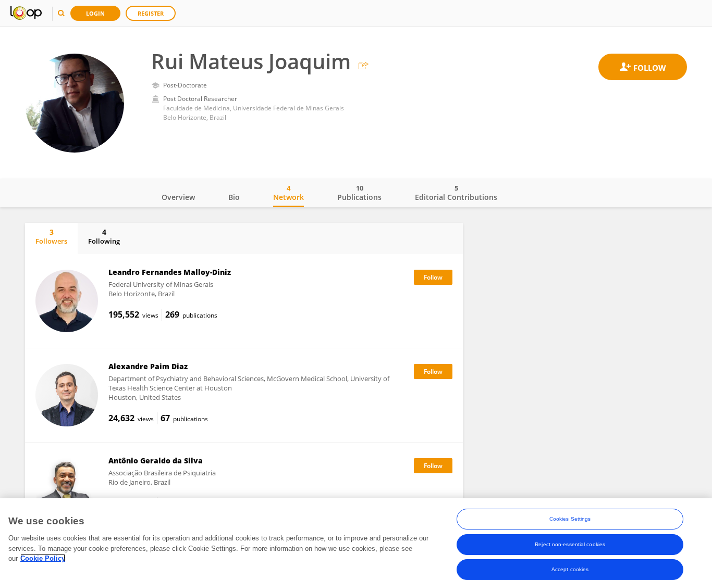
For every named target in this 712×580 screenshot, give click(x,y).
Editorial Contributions (456, 192)
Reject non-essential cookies (570, 544)
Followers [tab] (51, 236)
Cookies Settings (570, 519)
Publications (359, 192)
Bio (234, 197)
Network (288, 192)
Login (95, 13)
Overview (178, 197)
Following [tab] (104, 236)
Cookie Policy (42, 558)
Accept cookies (569, 569)
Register (151, 13)
